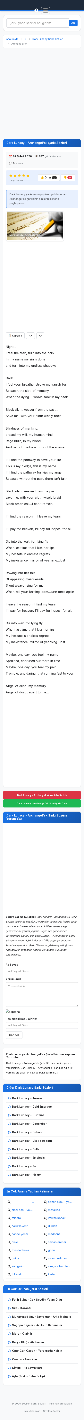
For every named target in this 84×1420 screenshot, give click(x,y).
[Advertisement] (42, 93)
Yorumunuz (13, 979)
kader (52, 1274)
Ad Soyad (12, 964)
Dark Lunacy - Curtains (28, 1115)
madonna (54, 1234)
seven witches (58, 1258)
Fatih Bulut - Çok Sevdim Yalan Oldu (37, 1299)
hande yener (20, 1234)
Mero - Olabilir (22, 1333)
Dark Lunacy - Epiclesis (28, 1157)
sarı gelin (17, 1266)
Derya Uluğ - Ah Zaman (28, 1342)
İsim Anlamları (32, 1411)
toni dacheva (20, 1250)
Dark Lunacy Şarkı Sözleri (47, 38)
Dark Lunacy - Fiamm (26, 1174)
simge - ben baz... (60, 1266)
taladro (16, 1218)
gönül (51, 1250)
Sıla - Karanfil (21, 1308)
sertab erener (57, 1242)
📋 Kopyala (15, 335)
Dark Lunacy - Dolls (25, 1149)
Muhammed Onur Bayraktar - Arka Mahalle (41, 1316)
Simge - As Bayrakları (27, 1367)
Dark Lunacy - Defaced (28, 1132)
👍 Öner (48, 177)
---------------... (23, 1202)
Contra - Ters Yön (24, 1359)
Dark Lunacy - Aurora (27, 1098)
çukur (15, 1258)
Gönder (14, 1035)
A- (40, 335)
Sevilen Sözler (51, 1411)
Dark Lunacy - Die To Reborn (32, 1140)
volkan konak (56, 1218)
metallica (54, 1210)
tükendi (16, 1274)
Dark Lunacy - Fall (24, 1166)
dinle (15, 1242)
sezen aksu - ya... (60, 1202)
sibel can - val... (22, 1210)
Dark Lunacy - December (29, 1123)
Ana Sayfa (12, 38)
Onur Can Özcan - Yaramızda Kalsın (37, 1350)
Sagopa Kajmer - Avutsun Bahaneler (37, 1325)
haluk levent (20, 1226)
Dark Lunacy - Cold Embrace (32, 1106)
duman (52, 1226)
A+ (30, 335)
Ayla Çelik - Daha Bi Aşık (29, 1376)
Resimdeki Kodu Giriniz (21, 1018)
